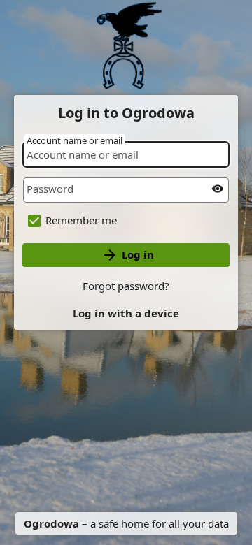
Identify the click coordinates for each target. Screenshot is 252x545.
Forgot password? (126, 286)
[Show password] (217, 188)
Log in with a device (126, 313)
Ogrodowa (51, 523)
